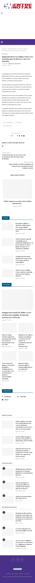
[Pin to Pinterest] (21, 136)
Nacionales (5, 54)
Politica (21, 573)
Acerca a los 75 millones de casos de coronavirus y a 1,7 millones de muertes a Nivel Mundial (24, 543)
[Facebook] (13, 559)
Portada (4, 49)
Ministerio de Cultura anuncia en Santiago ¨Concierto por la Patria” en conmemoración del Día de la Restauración (25, 340)
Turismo (26, 573)
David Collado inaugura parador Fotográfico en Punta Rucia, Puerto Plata (24, 439)
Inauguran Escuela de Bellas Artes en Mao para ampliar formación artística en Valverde (16, 315)
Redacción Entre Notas (14, 63)
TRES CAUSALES (7, 126)
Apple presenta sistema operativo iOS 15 (23, 497)
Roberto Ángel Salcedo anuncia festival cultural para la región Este (25, 366)
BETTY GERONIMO (7, 122)
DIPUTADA (18, 122)
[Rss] (21, 559)
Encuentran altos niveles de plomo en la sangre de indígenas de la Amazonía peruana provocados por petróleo (24, 517)
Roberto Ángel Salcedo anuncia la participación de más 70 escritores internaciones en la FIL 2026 (9, 339)
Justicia (8, 573)
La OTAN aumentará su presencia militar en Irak (24, 530)
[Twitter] (17, 559)
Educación (15, 573)
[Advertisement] (17, 29)
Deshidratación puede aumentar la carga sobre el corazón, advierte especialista (24, 259)
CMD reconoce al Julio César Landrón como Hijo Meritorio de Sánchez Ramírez (24, 273)
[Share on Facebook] (17, 136)
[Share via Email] (23, 136)
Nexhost (17, 578)
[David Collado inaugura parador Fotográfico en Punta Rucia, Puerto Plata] (8, 440)
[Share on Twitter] (19, 136)
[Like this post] (14, 136)
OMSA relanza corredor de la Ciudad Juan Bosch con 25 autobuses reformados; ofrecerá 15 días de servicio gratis (24, 425)
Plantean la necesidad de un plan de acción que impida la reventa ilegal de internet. (24, 472)
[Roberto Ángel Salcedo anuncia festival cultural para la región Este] (25, 356)
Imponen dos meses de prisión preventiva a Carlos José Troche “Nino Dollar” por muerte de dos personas (24, 452)
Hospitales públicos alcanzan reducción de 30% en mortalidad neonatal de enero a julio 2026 (24, 227)
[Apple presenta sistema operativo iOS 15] (8, 499)
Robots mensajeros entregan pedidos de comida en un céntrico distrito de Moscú (23, 486)
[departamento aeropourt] (17, 13)
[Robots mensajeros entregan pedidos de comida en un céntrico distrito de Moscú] (8, 486)
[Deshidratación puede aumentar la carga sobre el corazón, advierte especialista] (8, 260)
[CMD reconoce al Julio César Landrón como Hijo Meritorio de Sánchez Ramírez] (8, 273)
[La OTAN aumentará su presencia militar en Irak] (8, 532)
